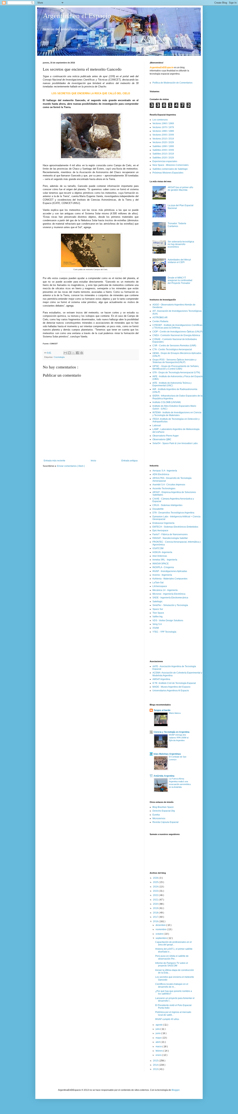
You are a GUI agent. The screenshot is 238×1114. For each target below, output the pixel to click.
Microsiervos (158, 818)
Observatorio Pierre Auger (165, 435)
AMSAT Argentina (161, 679)
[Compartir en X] (73, 353)
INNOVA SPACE (160, 563)
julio (158, 1029)
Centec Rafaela (160, 321)
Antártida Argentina (164, 776)
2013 (156, 1069)
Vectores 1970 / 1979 (163, 127)
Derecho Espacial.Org (163, 811)
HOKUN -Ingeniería (162, 552)
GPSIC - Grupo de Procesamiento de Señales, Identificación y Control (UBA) (175, 367)
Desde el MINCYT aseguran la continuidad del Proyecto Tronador (180, 280)
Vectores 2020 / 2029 (163, 142)
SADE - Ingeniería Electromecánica (170, 597)
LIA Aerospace (159, 586)
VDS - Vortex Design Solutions (167, 620)
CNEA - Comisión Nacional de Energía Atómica (176, 335)
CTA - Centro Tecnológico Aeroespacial (172, 349)
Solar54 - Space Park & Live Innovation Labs (175, 443)
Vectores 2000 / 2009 (163, 134)
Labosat (156, 425)
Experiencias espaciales (164, 161)
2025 (156, 882)
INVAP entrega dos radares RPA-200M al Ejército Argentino (178, 737)
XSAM (155, 628)
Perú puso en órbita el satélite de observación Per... (172, 957)
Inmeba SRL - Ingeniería (164, 559)
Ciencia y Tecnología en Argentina (171, 732)
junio (158, 1033)
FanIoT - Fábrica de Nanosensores (170, 534)
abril (158, 1042)
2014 (156, 1065)
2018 (156, 912)
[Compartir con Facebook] (77, 353)
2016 (156, 921)
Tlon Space (158, 613)
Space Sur (157, 609)
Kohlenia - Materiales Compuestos (169, 578)
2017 (156, 917)
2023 (156, 891)
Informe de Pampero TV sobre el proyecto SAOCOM (171, 964)
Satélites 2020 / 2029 (163, 157)
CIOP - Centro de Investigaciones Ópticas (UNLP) (177, 331)
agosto (159, 1024)
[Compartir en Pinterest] (81, 353)
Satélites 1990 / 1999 (163, 146)
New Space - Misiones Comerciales (170, 165)
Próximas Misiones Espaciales (167, 172)
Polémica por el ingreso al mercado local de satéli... (173, 1013)
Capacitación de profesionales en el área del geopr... (173, 943)
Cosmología (59, 357)
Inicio (93, 460)
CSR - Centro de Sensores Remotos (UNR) (174, 345)
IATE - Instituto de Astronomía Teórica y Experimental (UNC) (172, 384)
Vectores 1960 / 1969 (163, 123)
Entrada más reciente (54, 460)
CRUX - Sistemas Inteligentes (167, 505)
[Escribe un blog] (69, 353)
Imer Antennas (159, 556)
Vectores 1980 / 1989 (163, 131)
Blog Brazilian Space (163, 807)
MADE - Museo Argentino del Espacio (171, 687)
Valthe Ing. (157, 616)
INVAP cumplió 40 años (167, 1019)
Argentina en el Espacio (77, 16)
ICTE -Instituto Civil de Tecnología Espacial (174, 683)
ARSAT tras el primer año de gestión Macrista (180, 188)
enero (159, 1055)
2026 (156, 878)
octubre (160, 934)
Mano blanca (175, 713)
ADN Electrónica (160, 474)
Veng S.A (157, 624)
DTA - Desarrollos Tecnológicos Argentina (173, 512)
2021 (156, 899)
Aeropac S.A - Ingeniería (164, 470)
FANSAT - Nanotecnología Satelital (170, 538)
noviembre (161, 929)
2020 (156, 904)
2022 (156, 895)
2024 (156, 886)
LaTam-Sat (157, 582)
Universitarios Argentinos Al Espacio (170, 690)
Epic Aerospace (160, 530)
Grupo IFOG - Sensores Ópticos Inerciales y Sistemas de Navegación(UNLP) (174, 361)
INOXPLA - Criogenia (163, 567)
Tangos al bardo (162, 710)
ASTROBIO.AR (160, 317)
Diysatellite (158, 509)
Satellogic (157, 601)
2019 (156, 908)
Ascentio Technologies (163, 488)
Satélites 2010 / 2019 (163, 153)
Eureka (156, 814)
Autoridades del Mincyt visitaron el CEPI (179, 261)
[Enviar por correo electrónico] (65, 353)
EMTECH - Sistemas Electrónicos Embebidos (175, 526)
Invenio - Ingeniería (162, 575)
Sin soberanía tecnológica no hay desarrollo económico (181, 244)
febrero (159, 1050)
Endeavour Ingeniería (163, 523)
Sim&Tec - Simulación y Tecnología (170, 605)
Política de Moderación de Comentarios (172, 82)
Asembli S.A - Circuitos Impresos (168, 484)
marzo (159, 1046)
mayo (159, 1037)
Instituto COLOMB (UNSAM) (166, 402)
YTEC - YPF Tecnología (164, 632)
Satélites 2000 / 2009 (163, 150)
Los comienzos (160, 119)
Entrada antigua (129, 460)
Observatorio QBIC (161, 439)
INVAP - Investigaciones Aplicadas (169, 571)
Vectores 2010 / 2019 (163, 138)
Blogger (175, 1090)
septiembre (162, 938)
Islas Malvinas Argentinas (167, 754)
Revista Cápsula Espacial (165, 822)
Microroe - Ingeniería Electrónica (168, 594)
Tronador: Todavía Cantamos (177, 224)
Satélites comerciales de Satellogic (170, 169)
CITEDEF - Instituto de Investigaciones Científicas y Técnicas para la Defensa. (177, 326)
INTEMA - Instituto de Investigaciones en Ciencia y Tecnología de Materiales (176, 413)
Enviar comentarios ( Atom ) (71, 466)
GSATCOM (157, 548)
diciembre (161, 925)
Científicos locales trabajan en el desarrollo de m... (171, 985)
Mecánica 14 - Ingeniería (165, 590)
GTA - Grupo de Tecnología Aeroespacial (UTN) (176, 372)
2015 (156, 1060)
